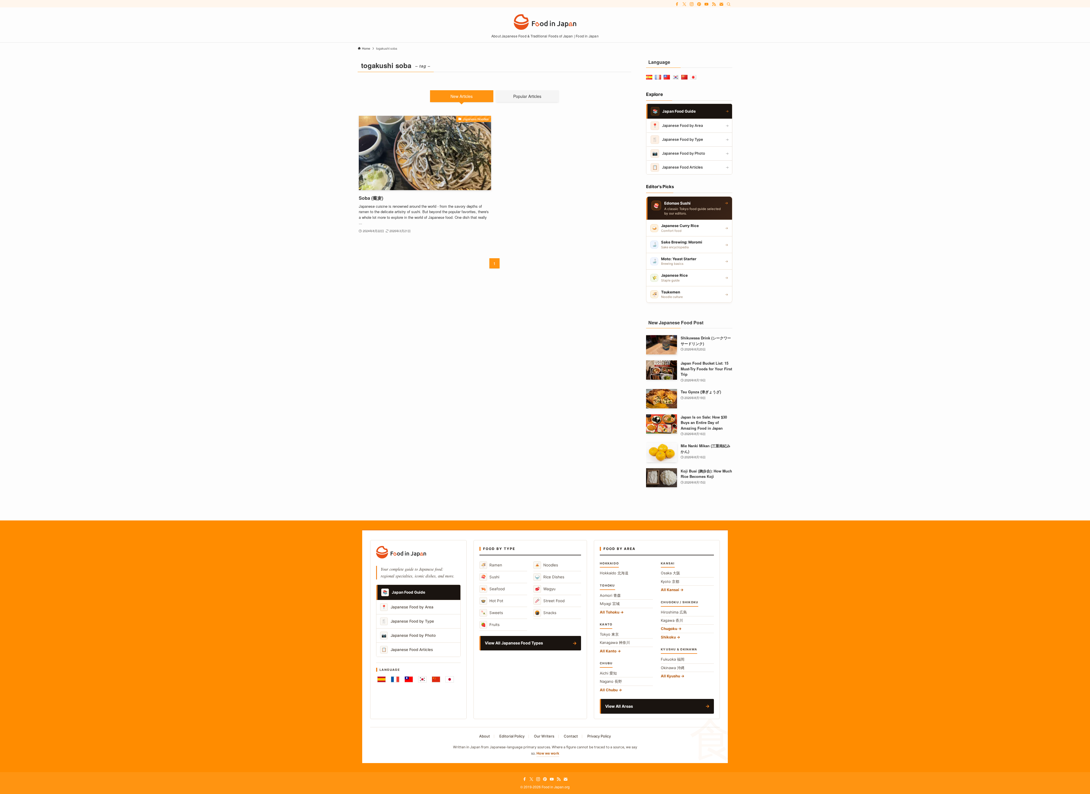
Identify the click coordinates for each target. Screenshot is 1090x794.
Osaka (670, 573)
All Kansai (670, 589)
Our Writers (544, 736)
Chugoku (669, 628)
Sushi (490, 576)
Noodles (546, 564)
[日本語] (449, 679)
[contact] (721, 4)
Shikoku (668, 637)
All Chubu (609, 690)
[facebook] (677, 4)
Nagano (611, 681)
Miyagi (610, 603)
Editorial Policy (512, 736)
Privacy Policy (599, 736)
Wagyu (545, 588)
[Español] (381, 679)
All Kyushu (670, 676)
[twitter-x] (684, 4)
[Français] (395, 679)
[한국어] (422, 679)
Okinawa (672, 667)
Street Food (550, 600)
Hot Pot (492, 600)
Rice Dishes (549, 576)
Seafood (493, 588)
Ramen (491, 564)
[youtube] (706, 4)
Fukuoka (672, 659)
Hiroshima (674, 612)
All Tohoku (609, 612)
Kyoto (670, 581)
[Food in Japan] (545, 22)
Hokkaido (614, 573)
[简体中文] (436, 679)
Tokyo (609, 634)
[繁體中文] (408, 679)
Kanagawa (615, 642)
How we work (547, 753)
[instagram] (691, 4)
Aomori (610, 595)
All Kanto (608, 651)
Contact (571, 736)
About (484, 736)
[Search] (728, 4)
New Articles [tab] (461, 96)
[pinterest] (699, 4)
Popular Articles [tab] (527, 96)
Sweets (492, 612)
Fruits (490, 624)
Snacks (545, 612)
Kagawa (672, 620)
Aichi (608, 673)
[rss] (714, 4)
